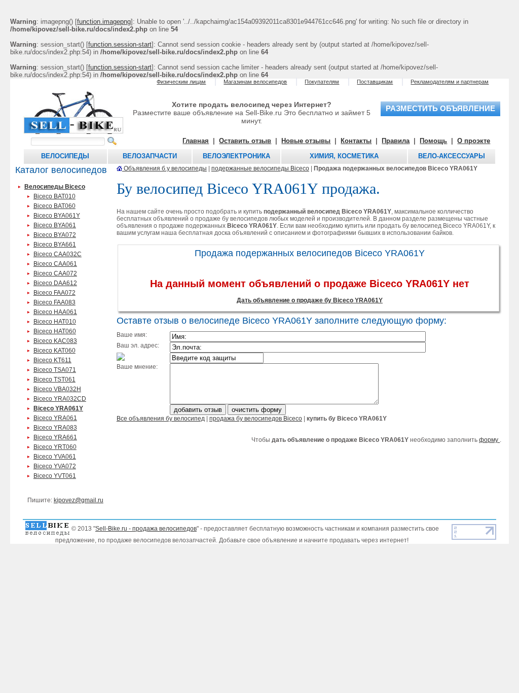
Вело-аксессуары (451, 156)
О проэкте (473, 141)
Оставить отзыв (245, 141)
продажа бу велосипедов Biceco (255, 418)
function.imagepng (104, 21)
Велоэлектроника (236, 156)
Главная (195, 141)
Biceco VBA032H (57, 389)
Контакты (356, 141)
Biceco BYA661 (54, 244)
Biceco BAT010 (54, 196)
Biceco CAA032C (57, 254)
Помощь (433, 141)
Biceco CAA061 (55, 263)
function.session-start (120, 44)
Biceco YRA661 (55, 437)
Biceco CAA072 (55, 273)
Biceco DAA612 (55, 283)
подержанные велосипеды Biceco (260, 168)
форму (489, 439)
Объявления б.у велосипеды (164, 168)
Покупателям (322, 82)
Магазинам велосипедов (255, 82)
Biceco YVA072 (54, 466)
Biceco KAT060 (54, 350)
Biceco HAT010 (54, 321)
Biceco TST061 (54, 379)
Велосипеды (65, 156)
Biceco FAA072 (54, 292)
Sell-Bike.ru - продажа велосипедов (146, 528)
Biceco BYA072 (54, 234)
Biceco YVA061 (54, 456)
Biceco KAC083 (55, 340)
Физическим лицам (181, 82)
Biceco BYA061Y (56, 215)
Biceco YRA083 (55, 427)
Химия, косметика (344, 156)
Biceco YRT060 (55, 447)
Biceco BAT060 (54, 206)
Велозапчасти (150, 156)
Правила (396, 141)
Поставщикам (375, 82)
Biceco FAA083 (54, 302)
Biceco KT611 (52, 360)
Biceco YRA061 (55, 418)
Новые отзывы (305, 141)
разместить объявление (440, 109)
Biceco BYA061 (54, 225)
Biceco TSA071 (54, 369)
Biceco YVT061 (54, 475)
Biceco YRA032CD (59, 398)
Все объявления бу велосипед (161, 418)
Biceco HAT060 (54, 331)
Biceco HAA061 (55, 312)
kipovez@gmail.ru (78, 500)
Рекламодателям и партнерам (450, 82)
